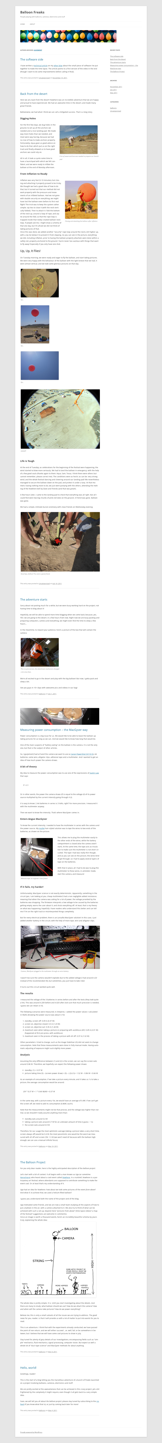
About (32, 24)
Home (22, 24)
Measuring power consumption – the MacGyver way (54, 730)
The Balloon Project (32, 1162)
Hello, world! (28, 1367)
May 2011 (113, 93)
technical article (40, 65)
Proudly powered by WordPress (31, 1432)
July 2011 (113, 90)
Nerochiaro (25, 1177)
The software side (31, 59)
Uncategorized (44, 78)
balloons (42, 694)
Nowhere (66, 1177)
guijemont (38, 50)
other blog (58, 65)
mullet (42, 828)
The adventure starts (33, 599)
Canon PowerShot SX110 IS (82, 754)
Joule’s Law (94, 773)
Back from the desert (33, 94)
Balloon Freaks (32, 12)
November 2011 (116, 87)
